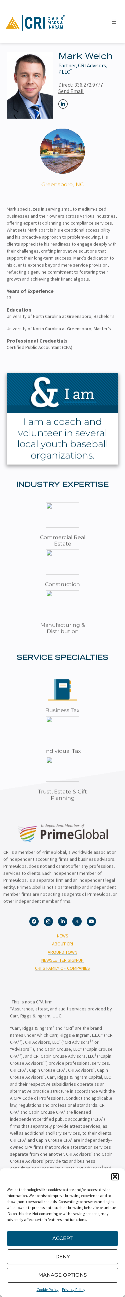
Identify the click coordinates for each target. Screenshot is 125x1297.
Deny (62, 1256)
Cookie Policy (48, 1289)
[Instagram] (48, 921)
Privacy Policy (73, 1289)
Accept (62, 1238)
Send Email (71, 91)
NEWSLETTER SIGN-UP (62, 960)
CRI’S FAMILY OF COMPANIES (62, 968)
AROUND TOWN (62, 952)
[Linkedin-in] (62, 921)
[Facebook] (34, 921)
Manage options (62, 1275)
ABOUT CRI (62, 944)
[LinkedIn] (63, 104)
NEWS (62, 936)
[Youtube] (91, 921)
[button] (115, 1176)
